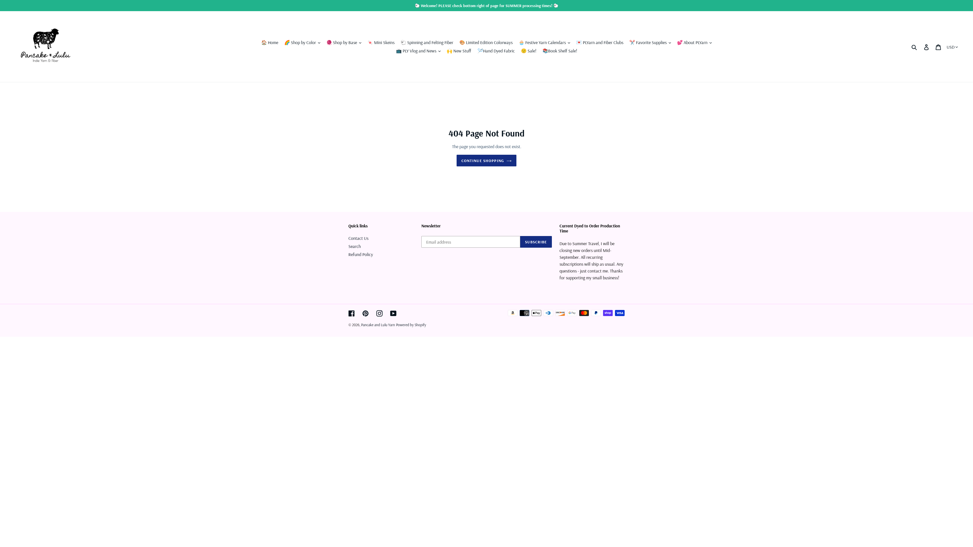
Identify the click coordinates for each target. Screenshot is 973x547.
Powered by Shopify (411, 324)
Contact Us (358, 238)
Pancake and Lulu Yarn (378, 324)
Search (354, 246)
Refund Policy (360, 254)
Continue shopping (482, 160)
